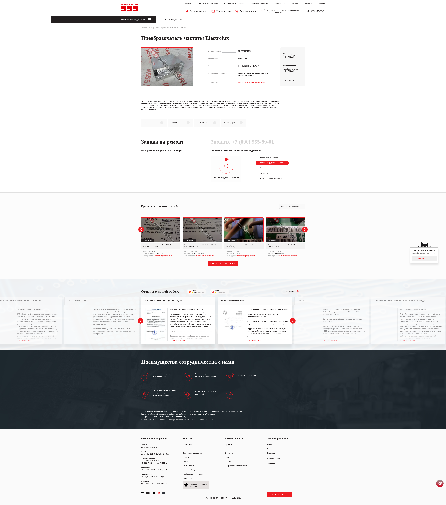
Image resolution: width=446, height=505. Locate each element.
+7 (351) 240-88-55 (150, 470)
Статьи (185, 461)
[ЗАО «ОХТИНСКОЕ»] (79, 324)
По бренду (271, 449)
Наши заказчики (189, 466)
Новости (186, 457)
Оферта (228, 457)
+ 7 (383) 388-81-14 (150, 477)
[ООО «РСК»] (309, 324)
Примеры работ (280, 3)
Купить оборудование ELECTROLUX (291, 80)
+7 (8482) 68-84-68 (150, 484)
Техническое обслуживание (207, 3)
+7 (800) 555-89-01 (316, 11)
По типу (269, 445)
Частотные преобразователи (163, 256)
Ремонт (188, 3)
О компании (187, 445)
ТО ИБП (228, 461)
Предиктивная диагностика (233, 3)
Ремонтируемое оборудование (133, 20)
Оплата (227, 449)
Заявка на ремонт (279, 494)
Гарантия (321, 3)
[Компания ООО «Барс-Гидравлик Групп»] (156, 324)
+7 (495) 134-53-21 (150, 454)
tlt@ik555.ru (163, 484)
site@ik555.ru (164, 454)
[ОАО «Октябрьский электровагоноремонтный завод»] (386, 324)
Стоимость (229, 453)
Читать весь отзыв (24, 340)
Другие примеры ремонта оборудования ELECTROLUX (292, 55)
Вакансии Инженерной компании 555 (198, 485)
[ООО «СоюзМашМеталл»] (232, 324)
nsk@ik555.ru (165, 477)
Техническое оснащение (192, 453)
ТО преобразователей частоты (236, 466)
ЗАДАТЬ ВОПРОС (424, 258)
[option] (161, 237)
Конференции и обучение (193, 474)
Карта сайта (187, 478)
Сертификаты (230, 470)
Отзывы (186, 449)
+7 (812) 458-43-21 (150, 461)
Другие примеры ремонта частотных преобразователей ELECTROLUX (290, 68)
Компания (296, 3)
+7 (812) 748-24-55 (148, 463)
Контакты (308, 3)
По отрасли (271, 453)
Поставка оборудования (259, 3)
